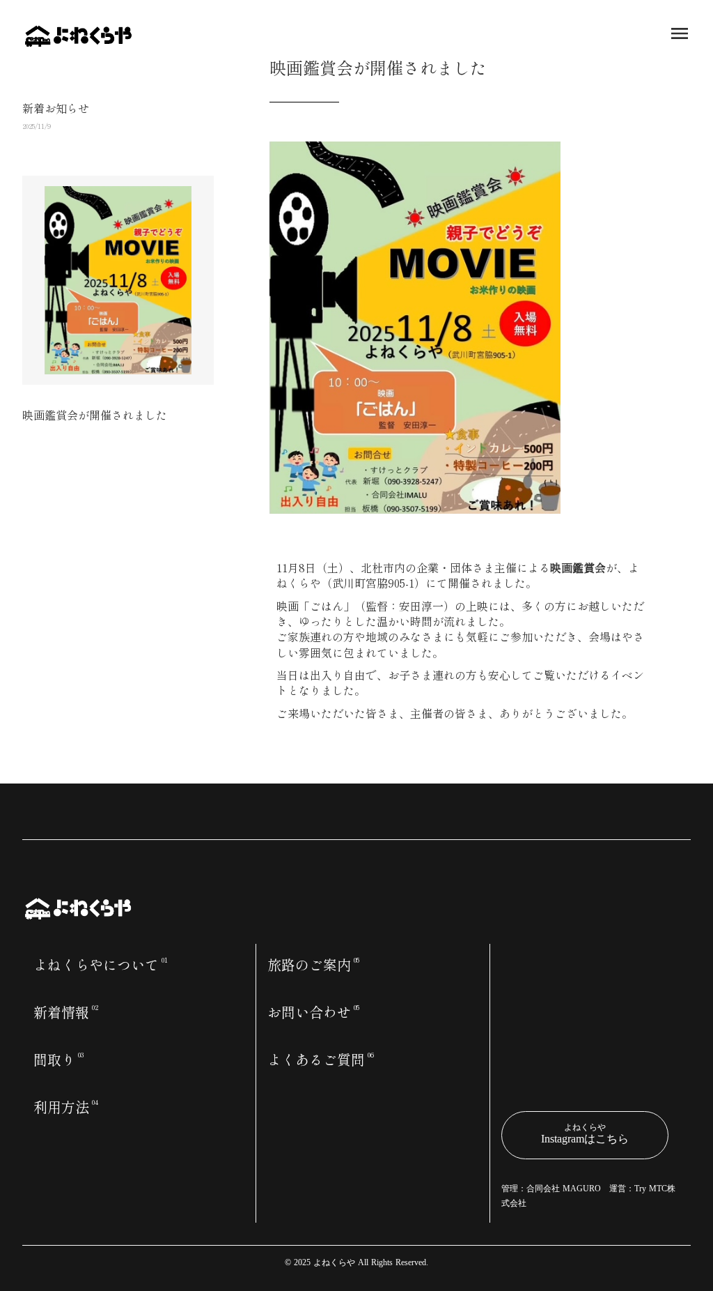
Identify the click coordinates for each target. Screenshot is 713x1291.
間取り (54, 1059)
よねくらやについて (96, 965)
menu (679, 33)
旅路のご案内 (309, 965)
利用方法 (61, 1107)
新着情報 (61, 1012)
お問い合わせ (309, 1012)
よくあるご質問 (316, 1059)
